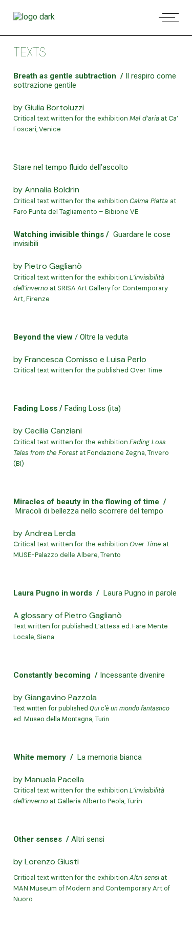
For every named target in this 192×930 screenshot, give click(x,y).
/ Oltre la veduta (100, 337)
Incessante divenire (132, 675)
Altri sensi (87, 839)
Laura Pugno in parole (140, 593)
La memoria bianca (109, 757)
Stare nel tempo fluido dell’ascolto (70, 167)
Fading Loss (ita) (93, 408)
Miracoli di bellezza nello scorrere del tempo (89, 511)
